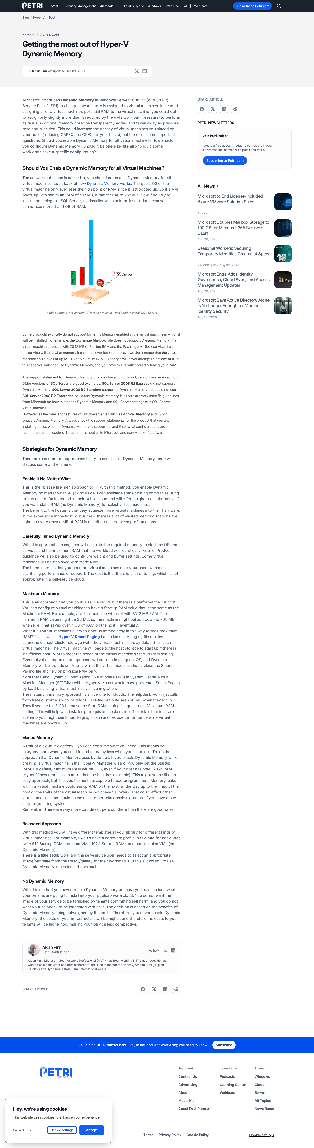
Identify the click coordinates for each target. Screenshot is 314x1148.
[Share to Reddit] (176, 989)
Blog (25, 17)
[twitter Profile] (137, 71)
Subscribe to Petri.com (252, 6)
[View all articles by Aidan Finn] (34, 950)
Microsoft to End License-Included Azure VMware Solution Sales (230, 199)
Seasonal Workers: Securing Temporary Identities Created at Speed (234, 250)
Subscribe (224, 1045)
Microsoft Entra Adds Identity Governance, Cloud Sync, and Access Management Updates (233, 280)
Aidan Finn (56, 71)
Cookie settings (261, 1135)
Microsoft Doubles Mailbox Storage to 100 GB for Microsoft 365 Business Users (233, 228)
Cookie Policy (22, 1130)
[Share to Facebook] (143, 989)
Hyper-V (39, 17)
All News (206, 186)
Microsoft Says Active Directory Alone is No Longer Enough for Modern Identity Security (233, 306)
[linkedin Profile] (144, 71)
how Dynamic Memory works (104, 183)
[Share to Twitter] (154, 989)
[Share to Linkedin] (165, 989)
